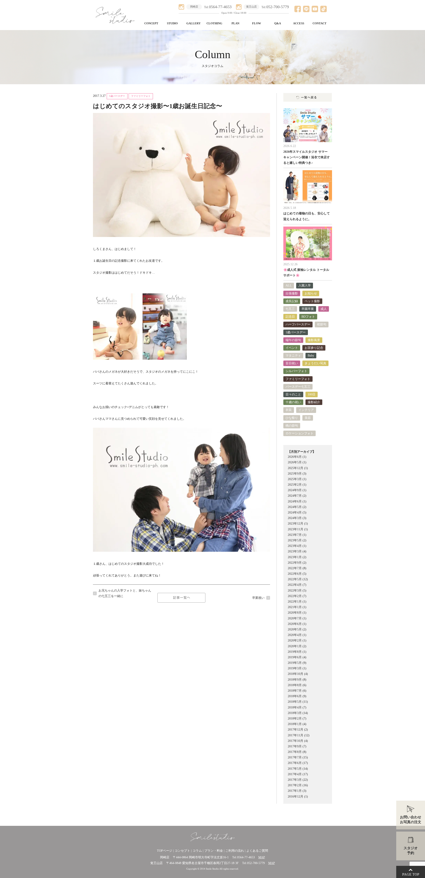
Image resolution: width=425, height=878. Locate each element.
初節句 (321, 324)
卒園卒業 (307, 309)
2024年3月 (295, 518)
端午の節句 (293, 340)
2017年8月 (295, 752)
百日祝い (292, 363)
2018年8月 (295, 685)
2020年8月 (295, 612)
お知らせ (311, 293)
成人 (324, 309)
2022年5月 (295, 579)
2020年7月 (295, 618)
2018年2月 (295, 718)
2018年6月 (295, 696)
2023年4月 (295, 546)
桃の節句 (292, 425)
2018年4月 (295, 707)
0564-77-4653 (246, 857)
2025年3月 (295, 479)
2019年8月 (295, 651)
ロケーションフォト (299, 433)
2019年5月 (295, 662)
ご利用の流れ (234, 850)
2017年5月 (295, 768)
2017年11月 (295, 735)
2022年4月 (295, 584)
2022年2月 (295, 596)
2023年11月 (295, 529)
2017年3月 (295, 779)
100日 (311, 394)
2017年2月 (295, 785)
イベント (292, 347)
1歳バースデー (117, 96)
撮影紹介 (314, 402)
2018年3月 (295, 713)
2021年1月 (295, 607)
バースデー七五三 (298, 386)
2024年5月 (295, 507)
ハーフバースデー (298, 324)
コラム (197, 850)
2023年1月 (295, 557)
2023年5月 (295, 540)
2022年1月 (295, 601)
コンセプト (182, 850)
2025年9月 (295, 473)
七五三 (290, 309)
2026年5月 (295, 462)
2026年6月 (295, 456)
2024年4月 (295, 512)
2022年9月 (295, 562)
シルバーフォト (296, 371)
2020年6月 (295, 624)
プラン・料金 (213, 850)
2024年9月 (295, 490)
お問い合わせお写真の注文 (410, 819)
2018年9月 (295, 679)
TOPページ (164, 850)
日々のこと (293, 394)
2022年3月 (295, 590)
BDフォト (308, 316)
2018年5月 (295, 701)
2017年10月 (295, 740)
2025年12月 (295, 468)
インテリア (306, 410)
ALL (289, 285)
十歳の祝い (293, 402)
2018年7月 (295, 690)
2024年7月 (295, 495)
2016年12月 (295, 796)
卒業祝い (258, 597)
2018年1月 (295, 724)
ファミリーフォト (141, 96)
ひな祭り (292, 418)
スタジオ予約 (411, 850)
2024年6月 (295, 501)
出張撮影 (292, 293)
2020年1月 (295, 646)
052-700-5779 (256, 863)
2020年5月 (295, 629)
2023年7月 (295, 534)
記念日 (290, 316)
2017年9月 (295, 746)
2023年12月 (295, 523)
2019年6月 (295, 657)
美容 (308, 418)
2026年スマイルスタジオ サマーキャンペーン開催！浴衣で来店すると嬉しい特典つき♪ (306, 157)
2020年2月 (295, 640)
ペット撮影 (312, 301)
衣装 (289, 410)
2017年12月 (295, 729)
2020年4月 (295, 635)
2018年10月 (295, 674)
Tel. (218, 7)
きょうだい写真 (315, 363)
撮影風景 (314, 340)
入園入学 (304, 285)
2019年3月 (295, 668)
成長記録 (292, 301)
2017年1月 (295, 790)
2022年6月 (295, 573)
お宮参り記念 (314, 347)
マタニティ (293, 355)
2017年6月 (295, 763)
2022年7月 (295, 568)
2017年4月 (295, 774)
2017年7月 (295, 757)
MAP (261, 857)
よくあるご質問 (257, 850)
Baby (311, 355)
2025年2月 (295, 484)
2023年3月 (295, 551)
